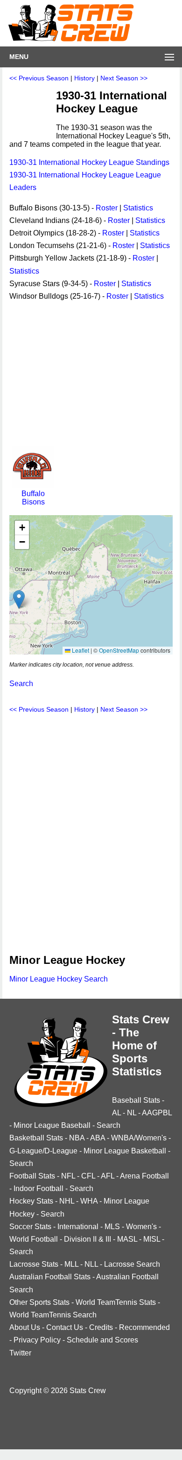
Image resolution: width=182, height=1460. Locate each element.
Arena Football (144, 1176)
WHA (89, 1201)
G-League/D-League (43, 1151)
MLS (112, 1227)
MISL (151, 1239)
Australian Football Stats (50, 1277)
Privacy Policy (37, 1340)
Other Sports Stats (39, 1302)
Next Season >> (123, 78)
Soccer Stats (30, 1227)
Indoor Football (38, 1188)
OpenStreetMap (119, 650)
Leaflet (79, 650)
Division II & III (87, 1239)
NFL (68, 1176)
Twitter (20, 1353)
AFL (107, 1176)
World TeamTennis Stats (116, 1302)
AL (116, 1113)
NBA (76, 1138)
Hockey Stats (31, 1201)
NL (131, 1113)
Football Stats (32, 1176)
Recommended (144, 1327)
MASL (127, 1239)
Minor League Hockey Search (58, 979)
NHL (66, 1201)
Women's (141, 1227)
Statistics (138, 208)
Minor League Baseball (52, 1125)
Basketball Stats (36, 1138)
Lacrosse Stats (33, 1264)
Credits (101, 1327)
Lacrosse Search (132, 1264)
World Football (33, 1239)
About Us (24, 1327)
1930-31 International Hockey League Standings (89, 162)
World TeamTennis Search (53, 1315)
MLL (71, 1264)
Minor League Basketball (125, 1151)
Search (21, 683)
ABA (97, 1138)
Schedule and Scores (102, 1340)
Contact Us (64, 1327)
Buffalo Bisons (33, 498)
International (77, 1227)
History (84, 78)
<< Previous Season (39, 78)
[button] (19, 599)
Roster (107, 208)
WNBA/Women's (139, 1138)
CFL (88, 1176)
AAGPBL (157, 1113)
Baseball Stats (136, 1100)
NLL (91, 1264)
